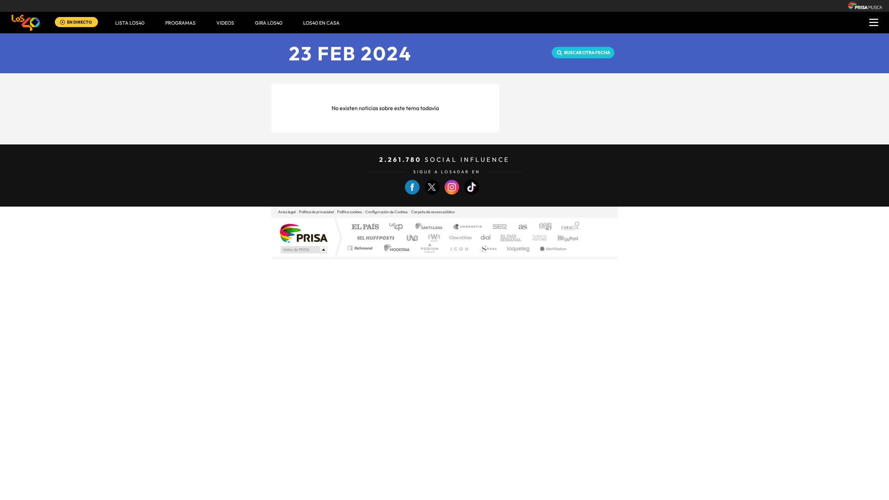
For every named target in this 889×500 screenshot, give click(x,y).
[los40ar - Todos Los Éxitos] (25, 22)
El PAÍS (365, 227)
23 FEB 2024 (350, 53)
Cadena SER (497, 227)
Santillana (431, 227)
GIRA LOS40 (268, 23)
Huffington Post (374, 237)
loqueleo (518, 248)
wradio (433, 237)
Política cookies (349, 211)
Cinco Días (459, 237)
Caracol (568, 227)
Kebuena (562, 237)
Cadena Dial (486, 237)
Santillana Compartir (467, 227)
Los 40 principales (398, 227)
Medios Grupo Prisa (303, 249)
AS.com (519, 227)
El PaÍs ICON (459, 248)
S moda (488, 248)
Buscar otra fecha (587, 52)
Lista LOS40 (129, 23)
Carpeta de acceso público (433, 211)
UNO (413, 237)
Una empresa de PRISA (304, 233)
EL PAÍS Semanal (511, 237)
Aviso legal (287, 211)
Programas (180, 23)
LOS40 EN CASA (321, 23)
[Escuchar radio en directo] (62, 23)
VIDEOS (225, 23)
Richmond (361, 248)
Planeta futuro (537, 237)
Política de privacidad (316, 211)
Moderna (395, 248)
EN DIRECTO (79, 22)
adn (542, 227)
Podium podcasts (429, 248)
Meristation (552, 248)
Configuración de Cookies (386, 211)
